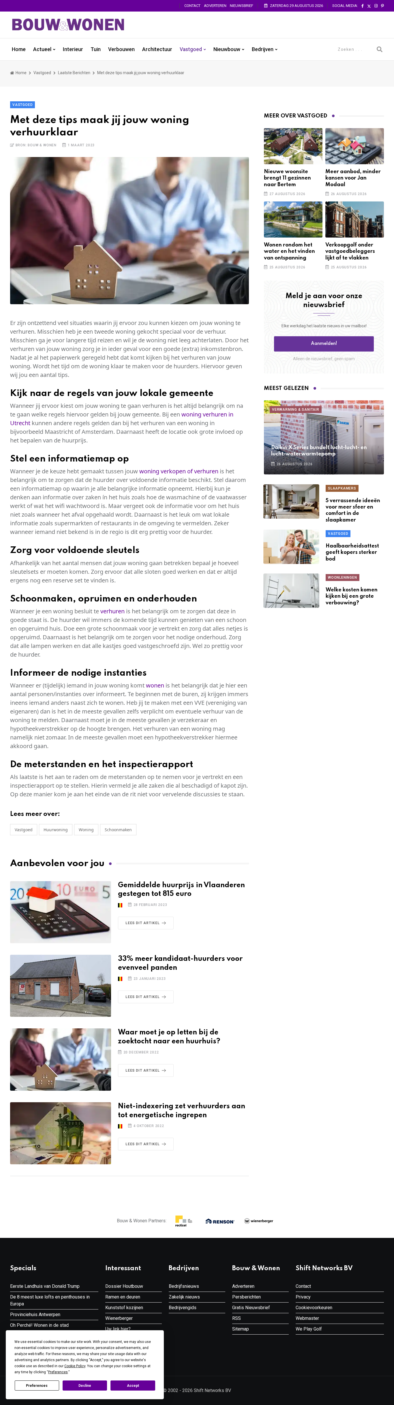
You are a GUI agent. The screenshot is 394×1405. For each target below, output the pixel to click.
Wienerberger (119, 1318)
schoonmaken (118, 829)
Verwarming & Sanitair (295, 410)
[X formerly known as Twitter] (369, 6)
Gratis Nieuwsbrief (251, 1307)
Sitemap (240, 1329)
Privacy (303, 1297)
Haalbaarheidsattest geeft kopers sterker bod (352, 552)
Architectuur (157, 49)
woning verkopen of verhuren (178, 471)
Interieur (73, 49)
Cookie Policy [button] (74, 1366)
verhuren (112, 611)
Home (19, 49)
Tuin (96, 49)
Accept (133, 1386)
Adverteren (215, 5)
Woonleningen (342, 578)
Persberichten (246, 1297)
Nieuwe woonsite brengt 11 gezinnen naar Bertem (287, 178)
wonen (155, 685)
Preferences (37, 1386)
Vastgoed (191, 49)
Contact (192, 5)
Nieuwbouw (226, 49)
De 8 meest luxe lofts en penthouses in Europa (50, 1300)
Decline (84, 1386)
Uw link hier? (118, 1329)
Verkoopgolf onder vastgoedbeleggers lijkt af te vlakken (350, 251)
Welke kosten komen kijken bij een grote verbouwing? (352, 596)
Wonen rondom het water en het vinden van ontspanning (289, 251)
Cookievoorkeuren (314, 1307)
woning (86, 829)
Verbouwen (121, 49)
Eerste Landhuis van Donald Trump (45, 1286)
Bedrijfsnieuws (184, 1286)
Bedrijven (262, 49)
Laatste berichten (74, 72)
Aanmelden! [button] (324, 343)
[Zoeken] (379, 49)
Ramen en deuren (122, 1297)
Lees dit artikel (142, 923)
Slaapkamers (342, 488)
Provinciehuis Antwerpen (35, 1314)
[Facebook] (362, 6)
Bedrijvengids (182, 1307)
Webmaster (307, 1318)
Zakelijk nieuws (184, 1297)
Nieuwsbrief (241, 5)
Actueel (42, 49)
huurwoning (56, 829)
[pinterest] (382, 6)
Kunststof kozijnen (124, 1307)
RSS (236, 1318)
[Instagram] (376, 6)
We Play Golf (309, 1329)
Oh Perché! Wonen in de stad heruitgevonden (39, 1328)
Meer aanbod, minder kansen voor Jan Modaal (353, 178)
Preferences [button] (58, 1372)
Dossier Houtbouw (124, 1286)
